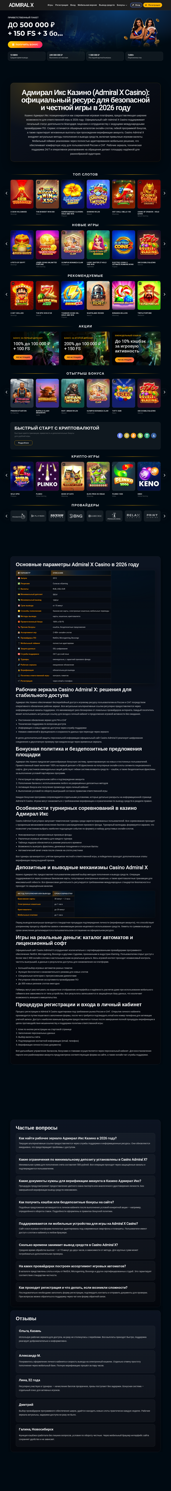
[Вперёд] (164, 193)
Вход (72, 5)
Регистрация (61, 5)
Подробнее (23, 443)
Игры (50, 5)
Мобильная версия (87, 5)
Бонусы (121, 5)
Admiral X (21, 5)
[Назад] (6, 193)
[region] (85, 198)
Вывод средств (107, 5)
